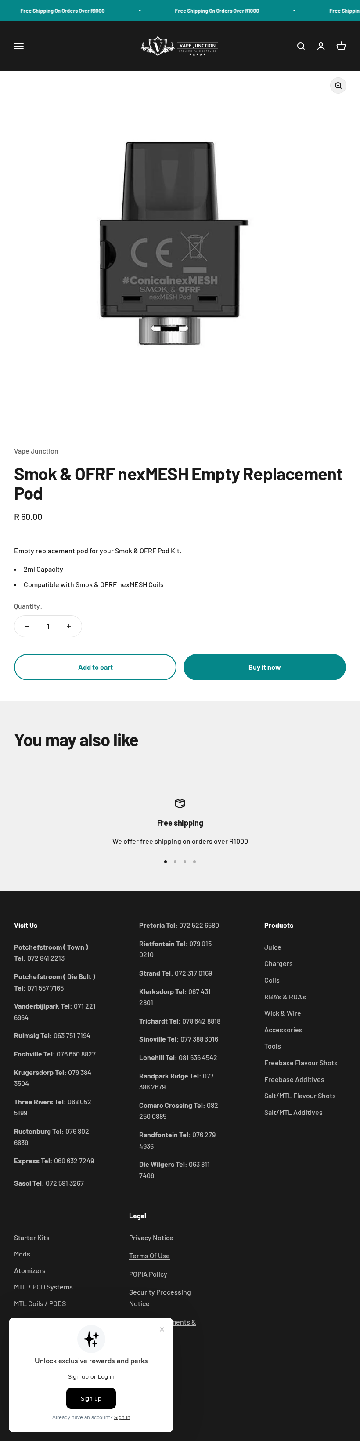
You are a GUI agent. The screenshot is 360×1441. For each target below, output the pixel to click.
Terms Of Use (149, 1255)
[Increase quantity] (69, 626)
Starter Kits (32, 1237)
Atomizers (30, 1270)
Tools (272, 1046)
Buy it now (264, 667)
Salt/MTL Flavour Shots (300, 1095)
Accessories (283, 1029)
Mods (22, 1253)
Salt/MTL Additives (293, 1112)
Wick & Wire (282, 1013)
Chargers (278, 963)
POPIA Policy (148, 1274)
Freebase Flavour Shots (301, 1062)
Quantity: (28, 606)
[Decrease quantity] (27, 626)
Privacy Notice (151, 1237)
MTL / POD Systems (43, 1286)
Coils (272, 980)
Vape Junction (36, 450)
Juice (272, 947)
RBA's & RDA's (285, 996)
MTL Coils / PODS (40, 1303)
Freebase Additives (294, 1079)
